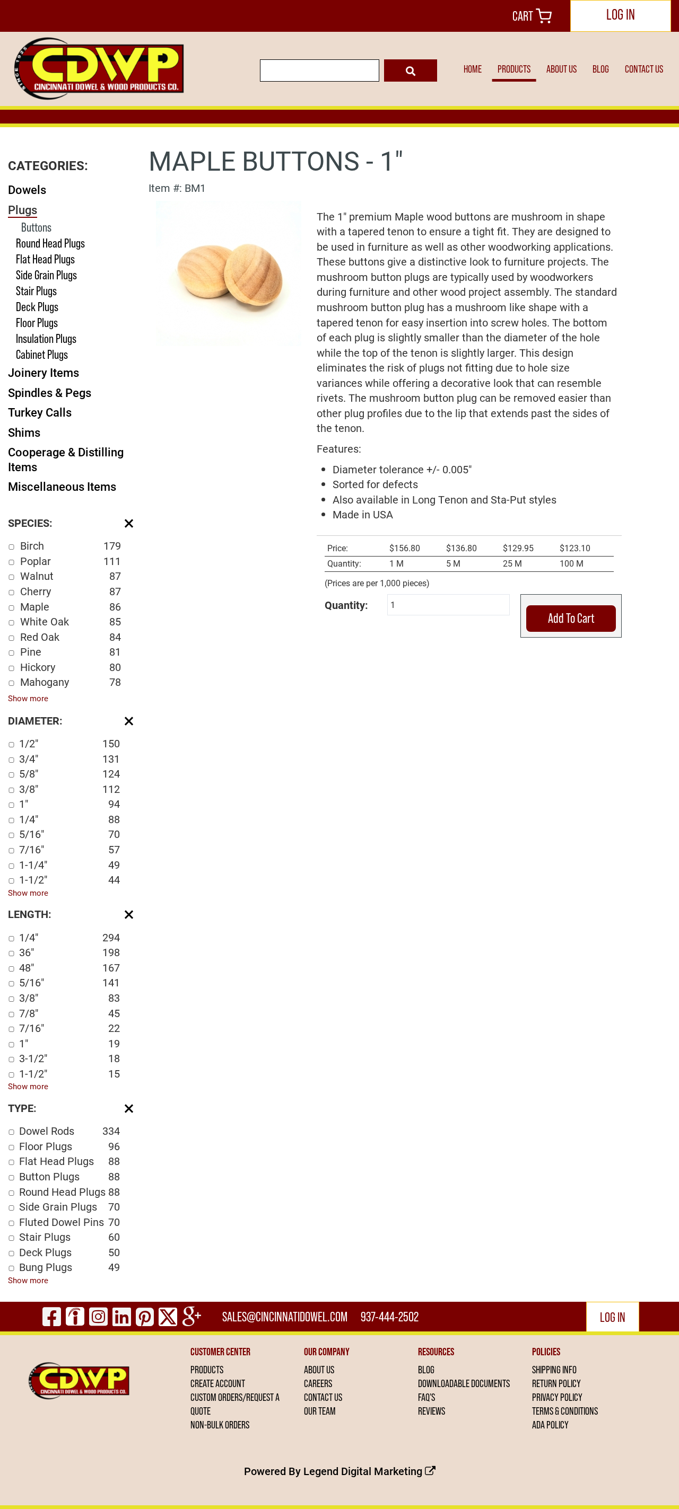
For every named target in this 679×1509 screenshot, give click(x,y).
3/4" (69, 758)
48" (69, 967)
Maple (70, 606)
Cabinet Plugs (42, 354)
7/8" (69, 1013)
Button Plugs (69, 1176)
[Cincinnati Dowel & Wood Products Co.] (97, 69)
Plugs (22, 209)
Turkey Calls (40, 412)
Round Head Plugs (50, 243)
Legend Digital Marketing (364, 1471)
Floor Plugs (37, 322)
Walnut (70, 576)
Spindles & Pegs (49, 392)
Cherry (70, 591)
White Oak (70, 621)
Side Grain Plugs (46, 275)
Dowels (27, 189)
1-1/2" (69, 879)
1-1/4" (69, 864)
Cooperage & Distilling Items (66, 459)
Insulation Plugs (46, 338)
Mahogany (70, 682)
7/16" (69, 849)
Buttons (36, 227)
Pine (70, 651)
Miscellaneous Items (62, 486)
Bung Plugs (69, 1267)
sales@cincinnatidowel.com (284, 1316)
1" (69, 803)
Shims (24, 432)
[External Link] (228, 272)
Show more (28, 698)
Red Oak (70, 636)
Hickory (70, 667)
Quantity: (346, 605)
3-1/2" (69, 1058)
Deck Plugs (37, 306)
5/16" (69, 834)
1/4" (69, 819)
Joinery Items (43, 372)
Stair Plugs (36, 291)
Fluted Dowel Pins (69, 1222)
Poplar (70, 561)
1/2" (69, 743)
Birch (70, 545)
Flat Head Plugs (45, 259)
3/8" (69, 789)
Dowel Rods (69, 1130)
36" (69, 952)
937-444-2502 (390, 1316)
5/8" (69, 773)
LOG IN (620, 14)
